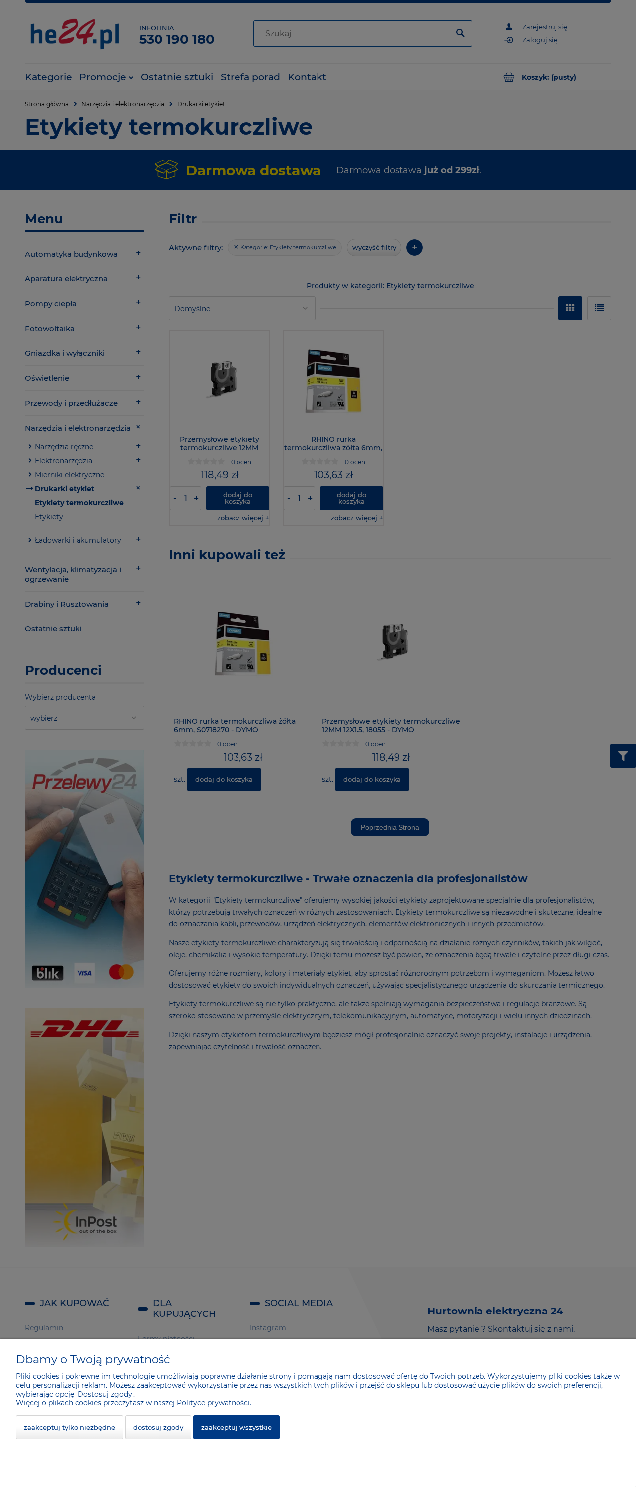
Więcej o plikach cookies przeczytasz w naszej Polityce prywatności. (133, 1403)
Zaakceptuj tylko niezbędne (69, 1427)
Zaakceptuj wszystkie (236, 1427)
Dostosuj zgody (158, 1427)
